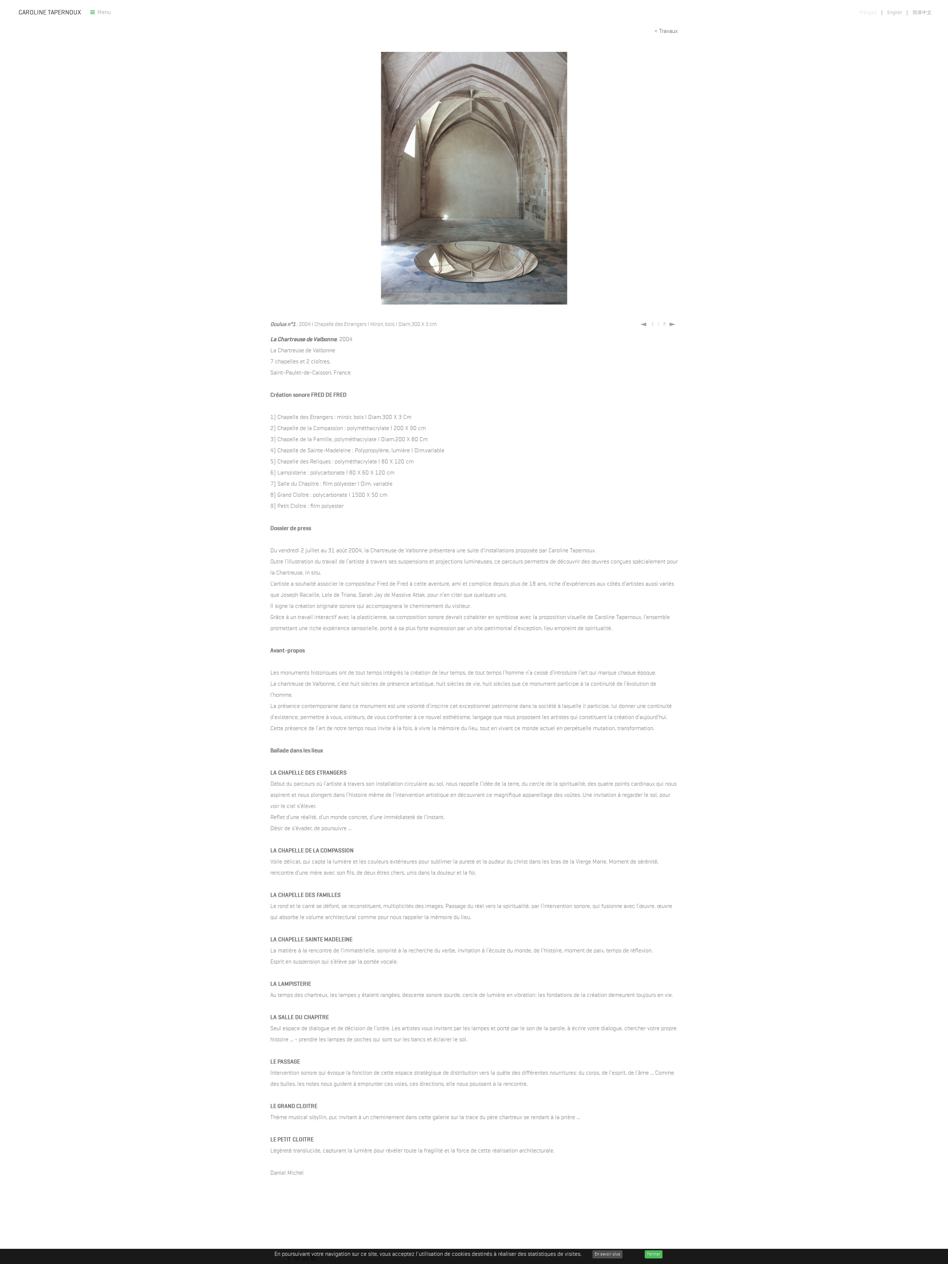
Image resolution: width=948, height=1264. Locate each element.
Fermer (653, 1254)
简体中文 (922, 12)
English (895, 12)
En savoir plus (607, 1254)
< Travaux (665, 31)
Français (868, 12)
